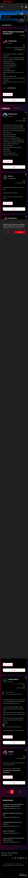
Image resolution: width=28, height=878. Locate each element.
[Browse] (2, 7)
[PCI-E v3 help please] (25, 108)
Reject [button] (8, 232)
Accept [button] (19, 232)
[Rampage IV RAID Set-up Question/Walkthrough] (22, 108)
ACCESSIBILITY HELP (6, 855)
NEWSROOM (15, 853)
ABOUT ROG (4, 853)
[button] (5, 94)
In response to (18, 683)
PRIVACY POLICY (18, 863)
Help (22, 6)
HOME (9, 853)
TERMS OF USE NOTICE (10, 863)
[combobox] (14, 17)
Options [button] (26, 25)
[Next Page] (19, 792)
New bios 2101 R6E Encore (9, 831)
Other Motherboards (7, 25)
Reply (14, 100)
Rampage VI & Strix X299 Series (10, 808)
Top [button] (2, 874)
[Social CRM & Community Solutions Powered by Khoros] (22, 874)
